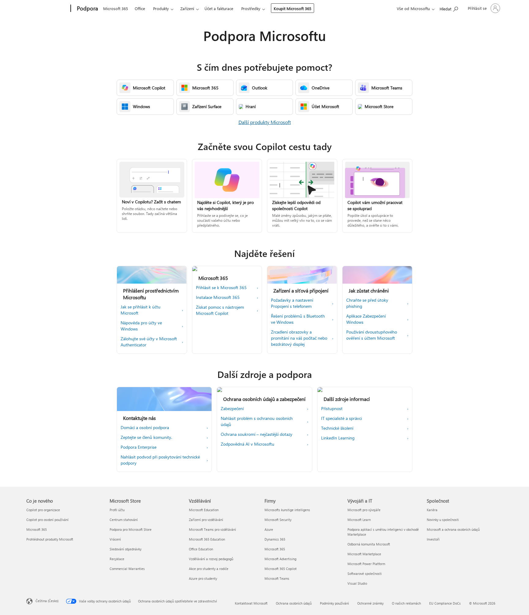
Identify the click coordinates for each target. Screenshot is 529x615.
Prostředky (250, 8)
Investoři (433, 539)
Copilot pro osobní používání (47, 519)
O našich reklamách (406, 603)
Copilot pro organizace (43, 509)
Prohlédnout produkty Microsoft (49, 539)
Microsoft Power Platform (366, 563)
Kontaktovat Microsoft (251, 603)
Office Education (201, 549)
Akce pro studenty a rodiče (208, 568)
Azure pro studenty (203, 578)
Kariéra (432, 509)
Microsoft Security (277, 519)
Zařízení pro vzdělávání (206, 519)
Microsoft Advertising (280, 559)
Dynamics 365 (274, 539)
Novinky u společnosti (443, 519)
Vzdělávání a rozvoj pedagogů (211, 559)
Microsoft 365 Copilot (280, 568)
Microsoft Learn (359, 519)
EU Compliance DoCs (445, 603)
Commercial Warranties (127, 568)
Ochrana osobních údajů (294, 603)
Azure (268, 529)
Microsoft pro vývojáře (364, 509)
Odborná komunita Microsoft (368, 544)
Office (140, 8)
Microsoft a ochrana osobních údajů (453, 529)
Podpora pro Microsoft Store (131, 529)
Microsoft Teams (276, 578)
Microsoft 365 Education (207, 539)
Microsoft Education (204, 509)
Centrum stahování (124, 519)
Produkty (161, 8)
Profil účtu (117, 509)
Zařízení (187, 8)
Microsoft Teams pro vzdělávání (212, 529)
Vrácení (115, 539)
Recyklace (117, 559)
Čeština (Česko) (47, 600)
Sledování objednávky (125, 549)
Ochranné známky (370, 603)
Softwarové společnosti (364, 573)
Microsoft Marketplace (364, 554)
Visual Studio (357, 583)
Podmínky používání (334, 603)
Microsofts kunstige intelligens (287, 509)
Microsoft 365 (115, 8)
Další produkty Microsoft (264, 122)
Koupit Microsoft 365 (292, 8)
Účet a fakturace (218, 8)
